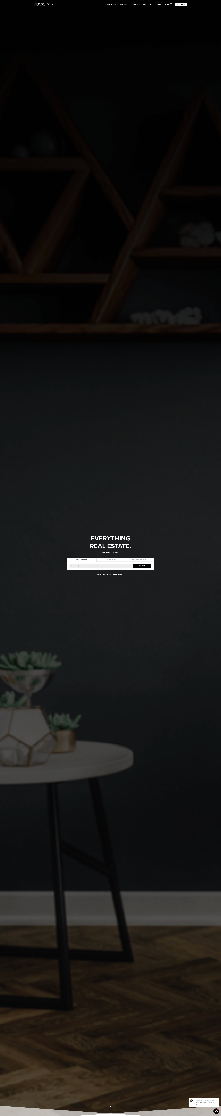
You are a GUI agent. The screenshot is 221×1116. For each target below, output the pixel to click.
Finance (139, 560)
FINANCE (158, 4)
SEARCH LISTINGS (110, 4)
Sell (110, 560)
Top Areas (134, 4)
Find (81, 560)
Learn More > (118, 574)
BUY (144, 4)
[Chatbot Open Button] (216, 1111)
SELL (151, 4)
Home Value (124, 4)
